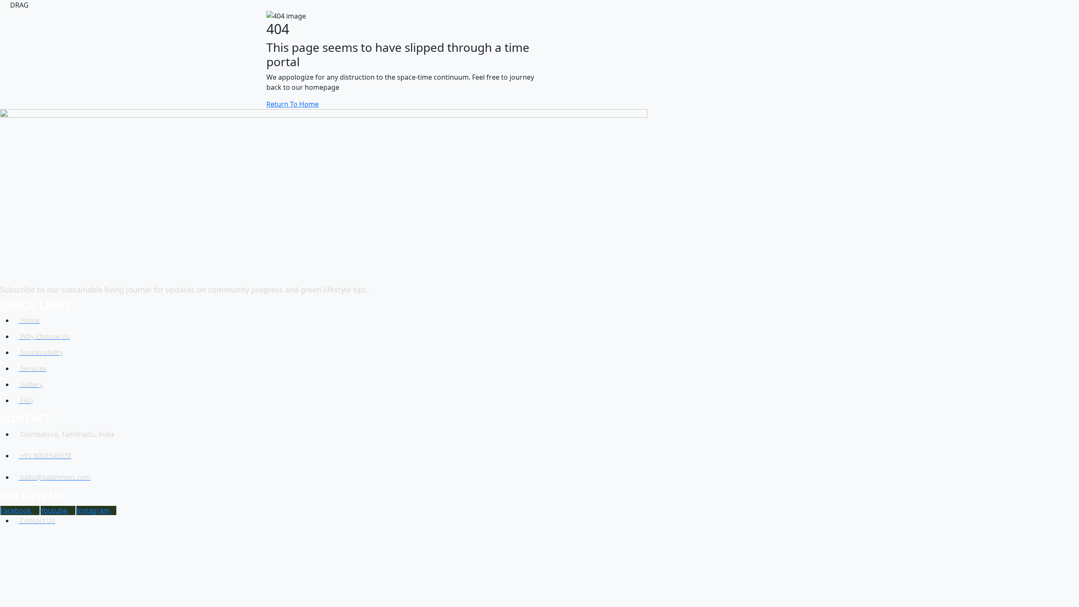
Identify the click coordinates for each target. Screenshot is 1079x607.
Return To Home (292, 104)
